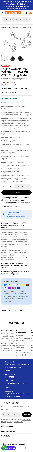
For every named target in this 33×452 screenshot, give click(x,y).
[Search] (29, 19)
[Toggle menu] (2, 13)
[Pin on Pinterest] (21, 310)
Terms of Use (26, 420)
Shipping (4, 85)
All (9, 27)
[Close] (29, 212)
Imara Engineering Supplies (17, 79)
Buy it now (16, 192)
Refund (3, 422)
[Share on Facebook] (10, 310)
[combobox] (16, 19)
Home (3, 27)
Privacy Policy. (18, 422)
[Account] (27, 13)
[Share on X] (15, 310)
